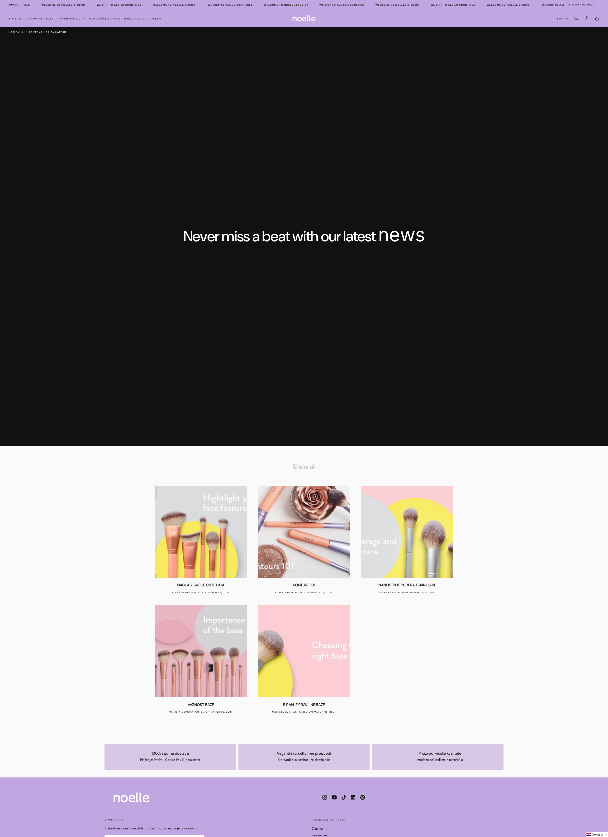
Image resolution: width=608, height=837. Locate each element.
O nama (317, 828)
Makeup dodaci (136, 18)
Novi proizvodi (584, 4)
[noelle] (131, 797)
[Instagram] (325, 797)
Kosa (50, 18)
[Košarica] (597, 19)
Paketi (156, 18)
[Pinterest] (363, 797)
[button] (14, 5)
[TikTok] (344, 797)
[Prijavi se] (586, 18)
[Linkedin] (353, 797)
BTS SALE (15, 18)
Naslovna (16, 32)
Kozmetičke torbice (104, 18)
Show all (304, 467)
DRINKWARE (34, 18)
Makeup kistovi (69, 18)
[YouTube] (334, 797)
